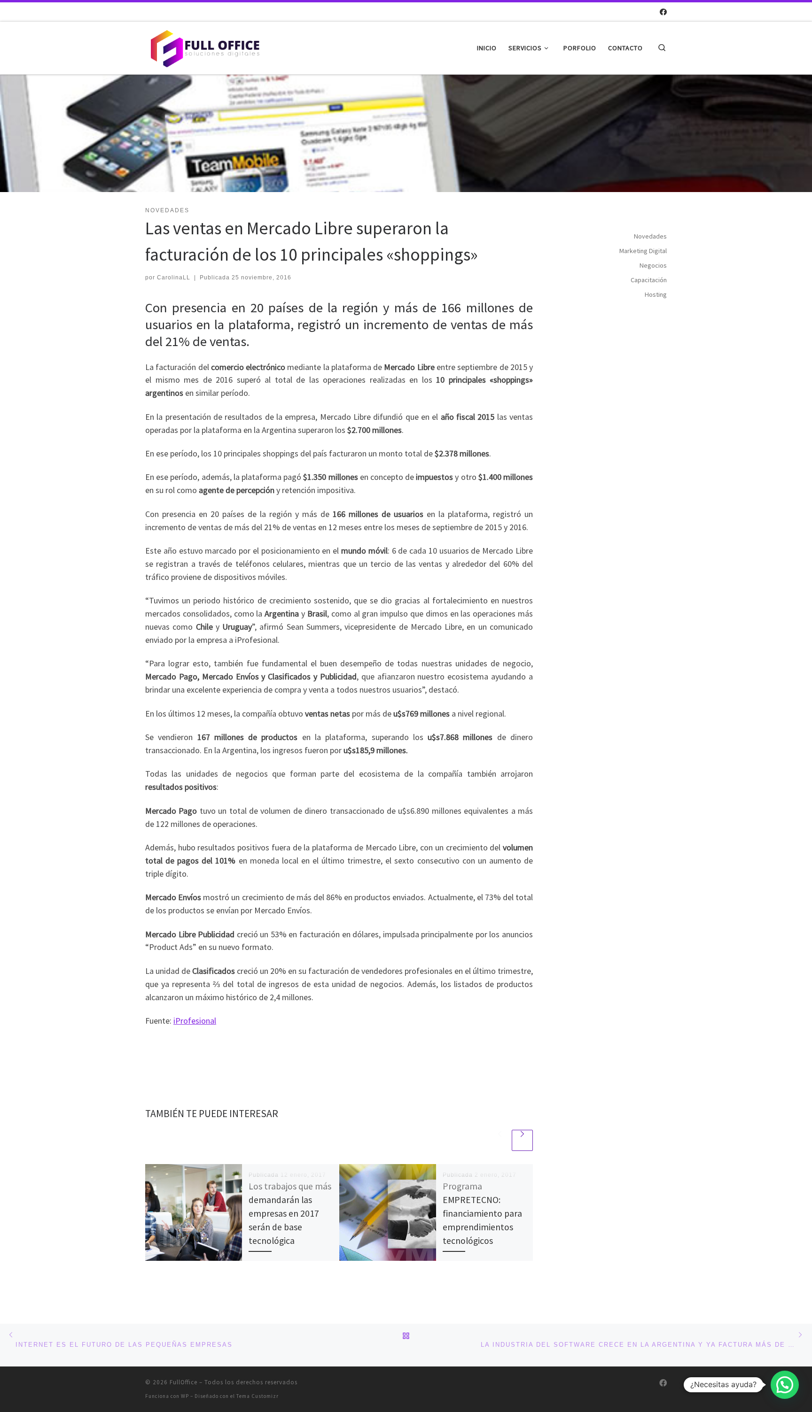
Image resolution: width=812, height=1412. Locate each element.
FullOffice (183, 1382)
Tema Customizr (257, 1396)
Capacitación (649, 280)
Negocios (653, 265)
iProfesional (194, 1020)
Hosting (656, 294)
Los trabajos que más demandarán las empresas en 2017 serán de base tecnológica (290, 1214)
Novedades (650, 236)
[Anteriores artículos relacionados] (499, 1140)
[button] (785, 1385)
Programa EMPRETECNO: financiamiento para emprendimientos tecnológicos (482, 1214)
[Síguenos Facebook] (663, 11)
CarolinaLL (173, 277)
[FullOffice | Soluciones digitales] (204, 46)
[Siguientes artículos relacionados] (522, 1140)
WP (185, 1396)
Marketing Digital (643, 251)
